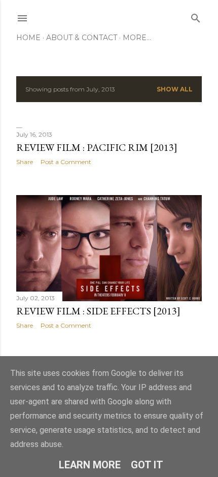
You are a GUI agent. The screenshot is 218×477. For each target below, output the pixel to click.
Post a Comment (66, 162)
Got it (147, 465)
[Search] (196, 16)
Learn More (90, 465)
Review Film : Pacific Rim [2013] (96, 147)
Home (28, 37)
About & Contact (81, 37)
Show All (175, 89)
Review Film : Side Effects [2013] (98, 310)
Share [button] (24, 162)
